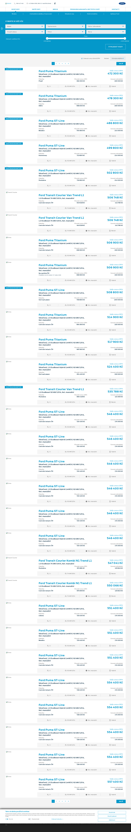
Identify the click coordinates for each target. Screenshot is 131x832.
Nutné (11, 819)
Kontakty (116, 9)
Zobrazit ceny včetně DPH (91, 58)
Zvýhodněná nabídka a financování (41, 14)
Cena (85, 36)
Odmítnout (112, 820)
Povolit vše (112, 812)
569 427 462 (20, 3)
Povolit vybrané (112, 816)
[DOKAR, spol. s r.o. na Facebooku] (55, 3)
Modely (14, 14)
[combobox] (25, 26)
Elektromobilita (92, 14)
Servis (55, 9)
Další (121, 64)
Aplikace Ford (114, 14)
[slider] (47, 38)
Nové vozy (15, 9)
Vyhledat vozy (115, 47)
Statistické (35, 819)
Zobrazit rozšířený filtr (13, 39)
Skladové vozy (69, 14)
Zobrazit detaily (57, 819)
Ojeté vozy (36, 9)
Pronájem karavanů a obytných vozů (85, 9)
